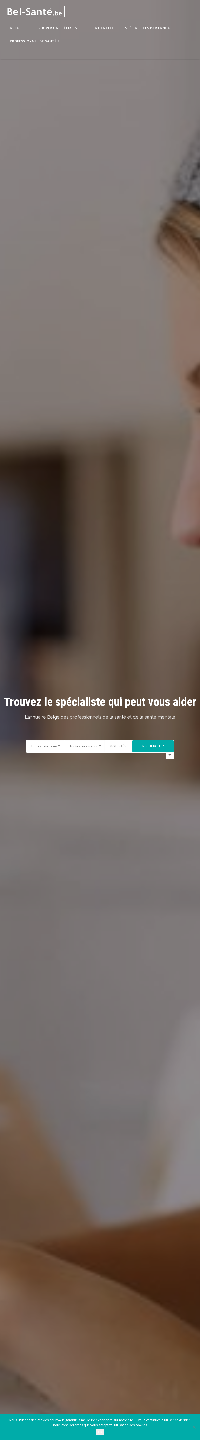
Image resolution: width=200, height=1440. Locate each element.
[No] (193, 1427)
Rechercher (153, 746)
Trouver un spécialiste (58, 28)
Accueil (17, 28)
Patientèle (103, 28)
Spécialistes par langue (148, 28)
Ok (100, 1432)
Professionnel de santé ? (34, 41)
